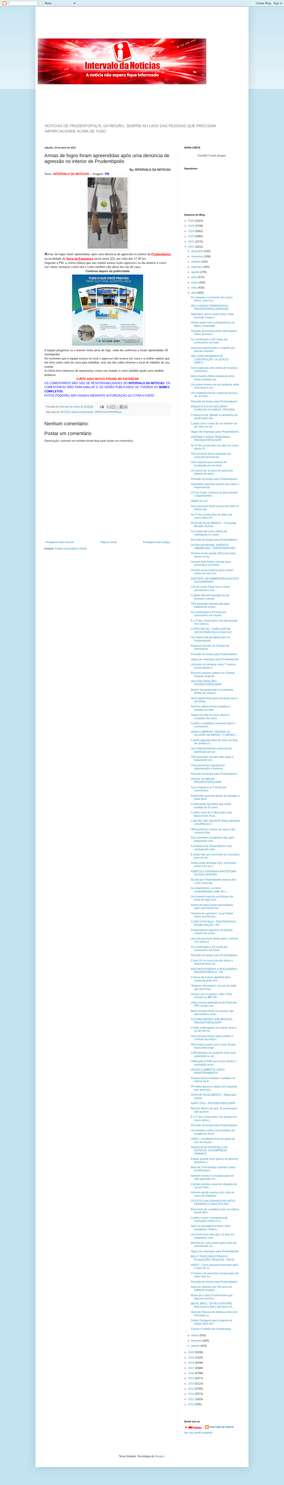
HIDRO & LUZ (199, 501)
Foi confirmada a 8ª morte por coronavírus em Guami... (208, 614)
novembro (197, 256)
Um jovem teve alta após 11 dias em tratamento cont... (212, 1236)
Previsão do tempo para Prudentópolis (214, 401)
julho (194, 277)
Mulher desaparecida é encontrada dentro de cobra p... (212, 691)
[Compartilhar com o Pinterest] (126, 407)
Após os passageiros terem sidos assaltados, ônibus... (211, 1227)
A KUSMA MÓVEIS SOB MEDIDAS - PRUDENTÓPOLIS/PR (212, 1021)
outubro (196, 261)
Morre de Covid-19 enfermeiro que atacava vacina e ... (212, 1297)
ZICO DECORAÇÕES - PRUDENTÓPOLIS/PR (206, 683)
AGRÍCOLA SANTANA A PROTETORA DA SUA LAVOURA (213, 873)
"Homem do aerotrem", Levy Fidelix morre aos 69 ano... (212, 915)
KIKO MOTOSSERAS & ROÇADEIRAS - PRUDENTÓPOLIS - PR (215, 970)
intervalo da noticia (70, 406)
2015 (191, 1378)
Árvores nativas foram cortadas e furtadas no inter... (210, 708)
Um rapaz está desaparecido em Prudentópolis (210, 639)
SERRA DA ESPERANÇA (108, 412)
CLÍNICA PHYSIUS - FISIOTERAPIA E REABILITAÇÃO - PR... (213, 923)
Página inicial (108, 542)
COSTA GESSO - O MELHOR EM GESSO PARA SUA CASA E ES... (212, 630)
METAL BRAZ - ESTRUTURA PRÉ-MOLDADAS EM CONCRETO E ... (213, 1305)
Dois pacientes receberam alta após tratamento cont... (212, 839)
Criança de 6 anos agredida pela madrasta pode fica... (211, 979)
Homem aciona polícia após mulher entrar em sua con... (212, 572)
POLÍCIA (65, 412)
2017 (191, 1368)
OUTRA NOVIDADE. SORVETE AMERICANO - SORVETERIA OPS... (214, 547)
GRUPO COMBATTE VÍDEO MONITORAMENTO (208, 1071)
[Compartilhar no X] (117, 407)
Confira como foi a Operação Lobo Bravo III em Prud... (211, 814)
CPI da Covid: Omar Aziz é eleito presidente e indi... (210, 588)
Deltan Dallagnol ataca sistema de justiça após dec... (211, 1322)
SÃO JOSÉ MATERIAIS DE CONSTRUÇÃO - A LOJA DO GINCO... (210, 359)
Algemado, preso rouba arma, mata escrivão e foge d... (212, 316)
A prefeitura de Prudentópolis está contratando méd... (211, 848)
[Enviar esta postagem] (102, 406)
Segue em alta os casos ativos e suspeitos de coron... (210, 716)
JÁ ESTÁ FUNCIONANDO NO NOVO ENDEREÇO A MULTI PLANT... (213, 1202)
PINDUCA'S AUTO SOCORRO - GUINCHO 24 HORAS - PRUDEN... (214, 408)
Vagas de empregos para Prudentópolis (215, 431)
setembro (197, 267)
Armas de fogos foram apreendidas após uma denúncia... (212, 906)
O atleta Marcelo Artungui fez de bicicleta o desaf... (210, 597)
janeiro (195, 1345)
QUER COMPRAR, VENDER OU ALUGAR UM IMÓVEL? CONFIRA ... (214, 733)
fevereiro (197, 1340)
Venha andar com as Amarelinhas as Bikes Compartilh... (213, 324)
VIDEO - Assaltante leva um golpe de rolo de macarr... (213, 1140)
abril (194, 292)
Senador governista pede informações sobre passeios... (214, 332)
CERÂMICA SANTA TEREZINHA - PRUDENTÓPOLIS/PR (211, 438)
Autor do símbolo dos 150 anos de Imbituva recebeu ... (211, 1288)
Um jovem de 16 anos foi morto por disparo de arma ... (212, 472)
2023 (191, 236)
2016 (191, 1373)
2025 (191, 225)
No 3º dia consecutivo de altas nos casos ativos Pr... (211, 516)
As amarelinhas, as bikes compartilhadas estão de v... (209, 890)
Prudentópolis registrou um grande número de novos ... (212, 932)
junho (195, 282)
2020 (191, 1352)
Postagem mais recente (59, 542)
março (195, 1335)
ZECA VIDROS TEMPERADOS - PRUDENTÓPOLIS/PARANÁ (210, 307)
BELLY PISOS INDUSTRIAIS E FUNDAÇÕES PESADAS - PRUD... (213, 1258)
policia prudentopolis (82, 412)
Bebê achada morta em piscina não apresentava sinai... (212, 1012)
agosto (195, 272)
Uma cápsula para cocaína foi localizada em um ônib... (209, 464)
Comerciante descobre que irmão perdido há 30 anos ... (211, 806)
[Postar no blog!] (113, 407)
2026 (191, 220)
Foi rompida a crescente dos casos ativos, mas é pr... (212, 299)
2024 (191, 231)
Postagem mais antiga (156, 542)
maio (194, 287)
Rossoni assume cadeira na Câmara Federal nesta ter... (213, 674)
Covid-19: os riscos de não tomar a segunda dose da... (212, 962)
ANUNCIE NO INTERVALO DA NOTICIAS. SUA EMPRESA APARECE (209, 1150)
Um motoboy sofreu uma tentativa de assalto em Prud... (213, 1132)
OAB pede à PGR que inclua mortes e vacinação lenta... (213, 1063)
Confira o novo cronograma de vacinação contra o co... (209, 1219)
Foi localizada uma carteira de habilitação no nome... (209, 533)
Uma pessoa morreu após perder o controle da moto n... (212, 1038)
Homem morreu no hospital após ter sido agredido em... (212, 1177)
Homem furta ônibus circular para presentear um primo (211, 563)
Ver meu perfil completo (198, 1432)
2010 (191, 1404)
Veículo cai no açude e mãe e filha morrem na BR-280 (211, 996)
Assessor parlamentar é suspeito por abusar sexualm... (213, 349)
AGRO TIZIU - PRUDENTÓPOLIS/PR (213, 1103)
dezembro (197, 251)
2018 (191, 1362)
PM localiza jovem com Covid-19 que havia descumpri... (213, 1046)
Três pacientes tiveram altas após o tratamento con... (212, 758)
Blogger (159, 1456)
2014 (191, 1383)
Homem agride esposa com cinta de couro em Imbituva (212, 1194)
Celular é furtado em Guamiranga (211, 1328)
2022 (191, 241)
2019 (191, 1357)
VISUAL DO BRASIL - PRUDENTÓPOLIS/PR (206, 780)
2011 (191, 1399)
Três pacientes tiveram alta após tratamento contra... (210, 605)
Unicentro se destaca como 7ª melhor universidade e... (213, 666)
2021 (191, 246)
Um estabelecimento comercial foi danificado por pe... (211, 750)
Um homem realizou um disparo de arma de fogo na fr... (212, 898)
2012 (191, 1393)
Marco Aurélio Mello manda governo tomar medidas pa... (213, 378)
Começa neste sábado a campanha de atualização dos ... (214, 416)
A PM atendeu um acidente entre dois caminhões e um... (213, 1054)
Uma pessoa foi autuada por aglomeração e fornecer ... (208, 767)
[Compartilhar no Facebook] (121, 407)
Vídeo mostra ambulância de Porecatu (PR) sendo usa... (214, 1004)
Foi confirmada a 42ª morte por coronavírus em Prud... (209, 948)
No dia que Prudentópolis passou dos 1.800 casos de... (213, 881)
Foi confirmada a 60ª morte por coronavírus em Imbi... (209, 341)
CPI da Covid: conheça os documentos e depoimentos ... (214, 494)
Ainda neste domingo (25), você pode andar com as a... (213, 864)
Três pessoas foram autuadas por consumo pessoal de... (211, 455)
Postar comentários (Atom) (71, 548)
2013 (191, 1388)
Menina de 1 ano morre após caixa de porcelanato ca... (214, 1244)
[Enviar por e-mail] (109, 407)
